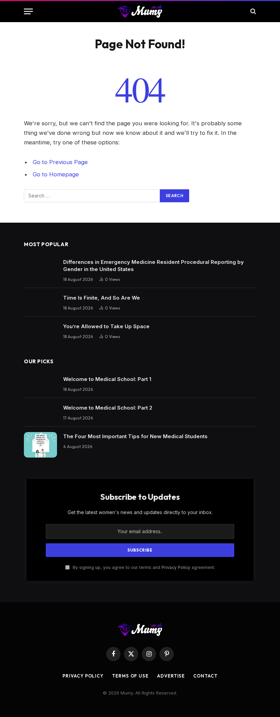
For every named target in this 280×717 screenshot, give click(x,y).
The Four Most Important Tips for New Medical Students (135, 436)
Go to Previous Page (60, 162)
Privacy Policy (176, 567)
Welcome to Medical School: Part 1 (107, 379)
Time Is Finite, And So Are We (101, 297)
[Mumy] (140, 11)
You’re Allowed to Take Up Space (106, 326)
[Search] (252, 11)
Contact (205, 676)
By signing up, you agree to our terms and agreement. (143, 567)
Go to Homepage (56, 174)
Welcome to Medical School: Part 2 (107, 407)
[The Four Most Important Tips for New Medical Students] (40, 445)
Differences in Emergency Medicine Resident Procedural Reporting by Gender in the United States (153, 265)
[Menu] (28, 11)
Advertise (171, 676)
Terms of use (130, 676)
